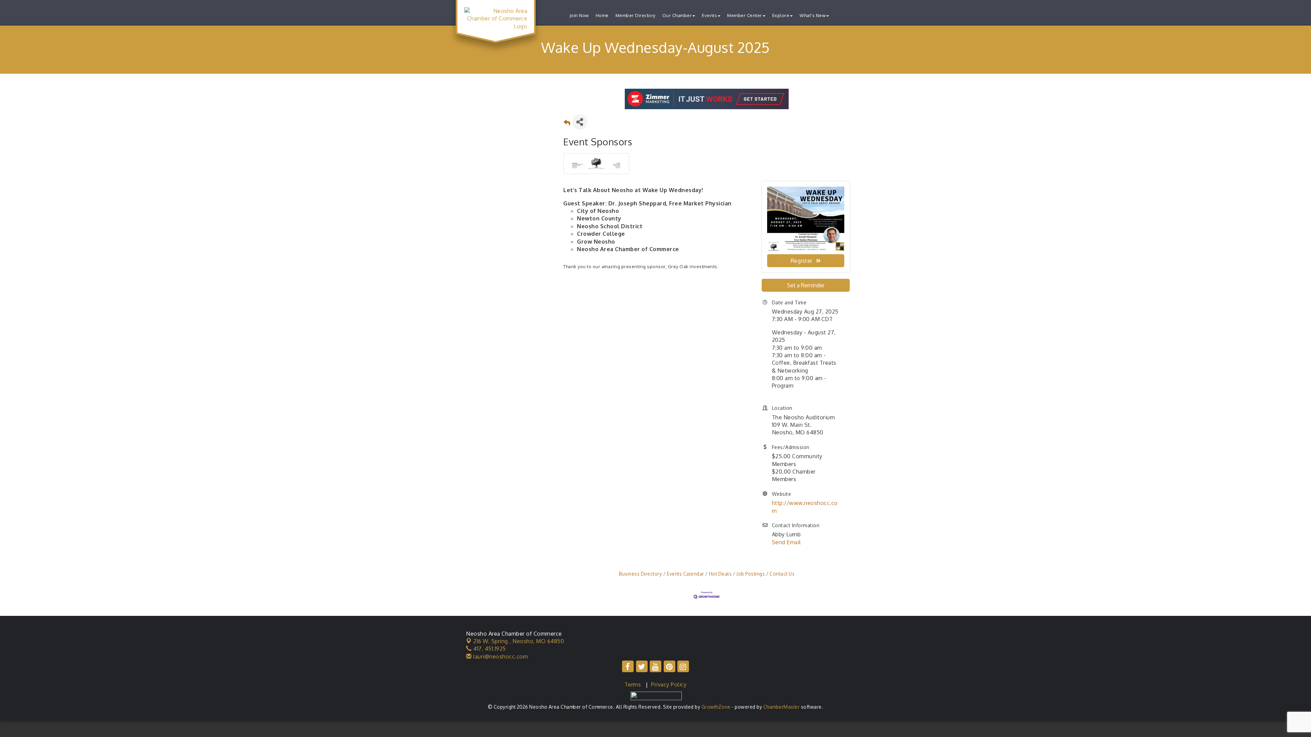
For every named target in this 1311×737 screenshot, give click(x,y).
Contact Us (782, 574)
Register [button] (802, 260)
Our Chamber (677, 15)
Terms (632, 684)
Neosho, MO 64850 (518, 641)
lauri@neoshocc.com (500, 656)
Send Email (786, 542)
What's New (813, 15)
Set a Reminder (805, 285)
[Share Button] (580, 122)
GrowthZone (716, 707)
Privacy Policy (669, 684)
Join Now (579, 15)
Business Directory (640, 574)
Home (602, 15)
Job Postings (750, 574)
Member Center (744, 15)
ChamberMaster (781, 707)
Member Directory (636, 15)
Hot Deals (720, 574)
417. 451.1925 (489, 648)
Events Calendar (685, 574)
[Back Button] (567, 124)
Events (709, 15)
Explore (781, 15)
